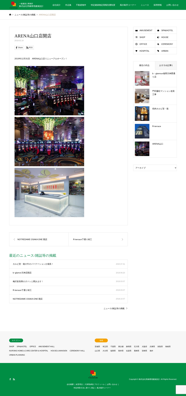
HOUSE (164, 37)
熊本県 (121, 351)
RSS (14, 379)
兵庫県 (152, 347)
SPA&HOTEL (167, 30)
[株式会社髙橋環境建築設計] (93, 378)
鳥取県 (160, 347)
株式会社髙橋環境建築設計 (149, 379)
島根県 (168, 347)
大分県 (105, 351)
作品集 (68, 5)
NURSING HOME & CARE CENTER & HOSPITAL (28, 351)
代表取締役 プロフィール (95, 384)
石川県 (136, 347)
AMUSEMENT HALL (47, 347)
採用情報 (158, 5)
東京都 (121, 347)
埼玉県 (105, 347)
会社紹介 (56, 5)
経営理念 (79, 384)
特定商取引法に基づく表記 (84, 388)
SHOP (142, 37)
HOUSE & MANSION (59, 351)
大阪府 (144, 347)
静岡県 (128, 347)
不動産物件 (81, 5)
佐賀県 (128, 351)
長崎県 (136, 351)
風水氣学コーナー (128, 5)
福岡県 (113, 351)
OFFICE (143, 44)
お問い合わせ (172, 5)
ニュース (145, 5)
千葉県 (113, 347)
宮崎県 (144, 351)
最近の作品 (144, 65)
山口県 (97, 351)
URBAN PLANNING (17, 355)
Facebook (10, 379)
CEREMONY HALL (77, 351)
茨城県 (97, 347)
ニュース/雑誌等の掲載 (114, 308)
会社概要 (70, 384)
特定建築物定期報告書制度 (103, 5)
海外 (151, 351)
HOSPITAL (144, 51)
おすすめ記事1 (166, 65)
